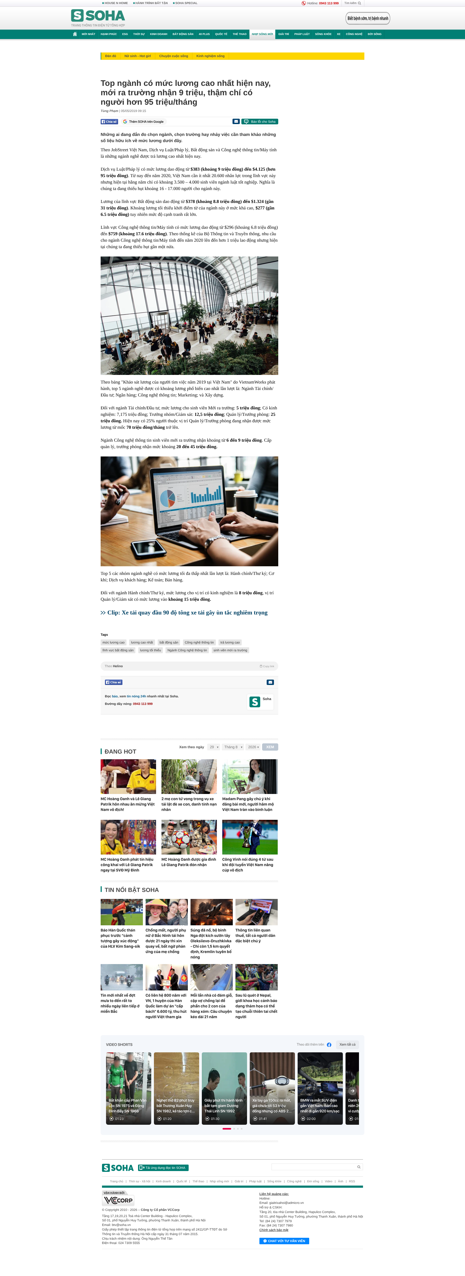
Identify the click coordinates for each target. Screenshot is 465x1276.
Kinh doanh (158, 34)
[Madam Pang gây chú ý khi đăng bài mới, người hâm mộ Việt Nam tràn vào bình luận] (250, 776)
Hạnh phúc (109, 34)
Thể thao (239, 34)
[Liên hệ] (270, 682)
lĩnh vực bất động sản (118, 650)
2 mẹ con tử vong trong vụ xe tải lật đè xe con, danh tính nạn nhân (189, 804)
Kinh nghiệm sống (210, 56)
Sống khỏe (323, 34)
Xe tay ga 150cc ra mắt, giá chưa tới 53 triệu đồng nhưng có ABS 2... (272, 1105)
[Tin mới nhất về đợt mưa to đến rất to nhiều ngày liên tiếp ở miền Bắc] (122, 977)
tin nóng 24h (136, 696)
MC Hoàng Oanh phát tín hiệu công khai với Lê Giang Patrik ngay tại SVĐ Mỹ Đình (127, 865)
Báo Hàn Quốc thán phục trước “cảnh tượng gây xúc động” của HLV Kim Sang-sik (120, 938)
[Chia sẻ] (109, 121)
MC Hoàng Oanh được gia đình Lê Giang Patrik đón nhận (188, 862)
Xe (338, 34)
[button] (227, 1129)
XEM (270, 747)
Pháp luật (302, 34)
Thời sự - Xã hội (139, 1181)
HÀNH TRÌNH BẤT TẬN (152, 3)
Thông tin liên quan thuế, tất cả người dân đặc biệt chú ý (255, 935)
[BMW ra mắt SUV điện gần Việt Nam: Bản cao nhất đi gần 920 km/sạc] (320, 1088)
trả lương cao (230, 642)
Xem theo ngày (191, 747)
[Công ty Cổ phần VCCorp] (167, 1198)
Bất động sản (183, 34)
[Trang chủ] (98, 18)
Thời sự (139, 34)
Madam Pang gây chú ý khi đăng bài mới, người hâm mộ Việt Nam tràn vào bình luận (248, 804)
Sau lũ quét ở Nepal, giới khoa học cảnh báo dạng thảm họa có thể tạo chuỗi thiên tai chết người (256, 1006)
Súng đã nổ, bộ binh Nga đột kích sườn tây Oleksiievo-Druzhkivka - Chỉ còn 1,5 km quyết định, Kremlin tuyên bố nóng (211, 943)
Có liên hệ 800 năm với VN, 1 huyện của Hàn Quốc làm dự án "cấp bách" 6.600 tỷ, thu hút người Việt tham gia (166, 1006)
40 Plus (204, 34)
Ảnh (340, 1181)
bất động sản (169, 642)
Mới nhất (88, 34)
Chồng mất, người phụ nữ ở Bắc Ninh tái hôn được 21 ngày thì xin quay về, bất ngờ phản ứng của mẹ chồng (166, 941)
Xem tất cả (347, 1045)
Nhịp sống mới (262, 34)
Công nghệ (354, 34)
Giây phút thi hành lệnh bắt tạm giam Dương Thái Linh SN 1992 (223, 1105)
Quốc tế (221, 34)
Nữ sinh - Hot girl (138, 56)
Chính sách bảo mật (273, 1230)
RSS (352, 1181)
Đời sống (375, 34)
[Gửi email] (236, 121)
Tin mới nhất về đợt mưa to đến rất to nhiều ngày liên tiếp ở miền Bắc (120, 1003)
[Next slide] (352, 1091)
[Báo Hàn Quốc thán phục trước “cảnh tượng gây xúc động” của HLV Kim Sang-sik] (122, 912)
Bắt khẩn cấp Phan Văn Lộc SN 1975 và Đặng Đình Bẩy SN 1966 (128, 1105)
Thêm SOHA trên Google (146, 122)
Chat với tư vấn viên (286, 1241)
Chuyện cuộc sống (173, 56)
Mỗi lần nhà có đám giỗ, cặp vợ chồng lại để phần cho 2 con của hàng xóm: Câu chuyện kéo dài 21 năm (212, 1006)
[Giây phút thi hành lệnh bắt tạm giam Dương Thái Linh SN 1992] (224, 1088)
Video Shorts (119, 1045)
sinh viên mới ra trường (230, 650)
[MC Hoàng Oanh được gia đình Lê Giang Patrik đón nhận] (189, 837)
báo (115, 696)
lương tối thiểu (150, 650)
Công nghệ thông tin (199, 642)
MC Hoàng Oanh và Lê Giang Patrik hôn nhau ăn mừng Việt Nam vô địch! (128, 804)
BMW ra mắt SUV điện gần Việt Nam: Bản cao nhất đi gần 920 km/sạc (320, 1105)
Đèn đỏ (110, 56)
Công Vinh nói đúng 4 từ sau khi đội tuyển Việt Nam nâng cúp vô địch (247, 865)
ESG (125, 34)
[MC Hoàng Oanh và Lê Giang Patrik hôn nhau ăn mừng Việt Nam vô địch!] (128, 776)
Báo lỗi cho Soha (263, 122)
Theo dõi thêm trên (310, 1045)
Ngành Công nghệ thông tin (187, 650)
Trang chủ (116, 1181)
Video (328, 1181)
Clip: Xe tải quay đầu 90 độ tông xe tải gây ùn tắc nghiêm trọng (187, 612)
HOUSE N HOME (116, 3)
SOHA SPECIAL (186, 3)
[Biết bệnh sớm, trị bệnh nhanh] (368, 18)
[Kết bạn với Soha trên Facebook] (254, 702)
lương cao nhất (142, 642)
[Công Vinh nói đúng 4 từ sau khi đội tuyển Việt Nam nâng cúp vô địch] (250, 837)
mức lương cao (114, 642)
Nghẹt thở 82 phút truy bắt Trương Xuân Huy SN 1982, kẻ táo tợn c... (176, 1105)
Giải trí (283, 34)
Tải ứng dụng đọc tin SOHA (165, 1168)
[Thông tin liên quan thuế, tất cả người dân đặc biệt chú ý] (256, 912)
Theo (189, 666)
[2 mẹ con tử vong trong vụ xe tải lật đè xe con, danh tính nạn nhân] (189, 776)
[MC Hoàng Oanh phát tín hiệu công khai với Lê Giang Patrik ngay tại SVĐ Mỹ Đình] (128, 837)
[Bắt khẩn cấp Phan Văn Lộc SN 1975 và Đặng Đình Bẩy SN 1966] (128, 1088)
